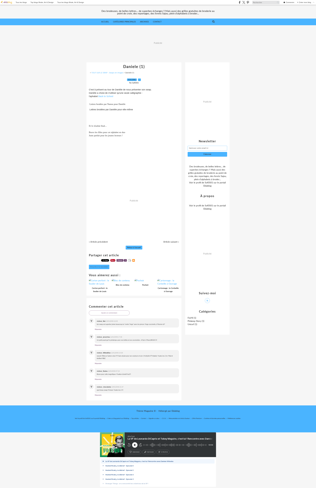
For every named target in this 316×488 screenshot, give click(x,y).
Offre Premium (197, 418)
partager (150, 452)
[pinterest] (247, 2)
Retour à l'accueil (134, 248)
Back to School (105, 96)
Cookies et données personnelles (214, 418)
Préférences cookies (234, 418)
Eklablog (176, 411)
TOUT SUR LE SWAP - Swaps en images (107, 72)
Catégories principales (124, 22)
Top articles (135, 418)
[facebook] (239, 2)
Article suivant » (171, 242)
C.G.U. (164, 418)
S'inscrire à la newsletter (99, 267)
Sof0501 (209, 183)
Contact (157, 22)
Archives (144, 22)
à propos (164, 452)
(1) (192, 318)
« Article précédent (98, 242)
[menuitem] (105, 22)
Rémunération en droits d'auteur (179, 418)
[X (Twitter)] (243, 2)
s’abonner (136, 452)
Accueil (105, 22)
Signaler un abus (154, 418)
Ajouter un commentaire (109, 313)
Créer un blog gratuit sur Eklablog (118, 418)
